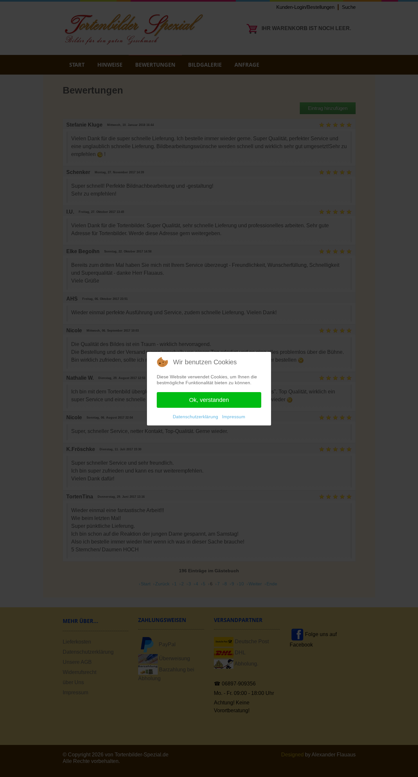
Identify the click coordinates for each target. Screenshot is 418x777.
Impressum (233, 416)
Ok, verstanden (209, 400)
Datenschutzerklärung (195, 416)
